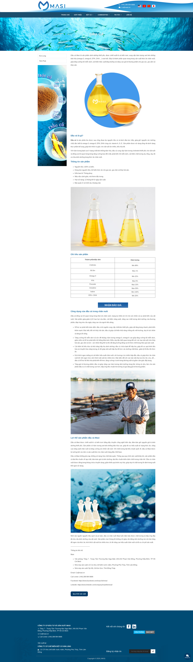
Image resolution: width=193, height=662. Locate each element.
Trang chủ (65, 15)
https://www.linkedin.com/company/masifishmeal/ (95, 585)
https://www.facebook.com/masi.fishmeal (93, 581)
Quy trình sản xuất (79, 594)
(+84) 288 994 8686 (128, 5)
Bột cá (89, 15)
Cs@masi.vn (125, 7)
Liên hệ (129, 15)
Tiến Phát (42, 61)
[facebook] (129, 627)
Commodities (103, 15)
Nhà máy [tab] (150, 632)
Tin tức (117, 15)
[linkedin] (134, 627)
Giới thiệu (78, 15)
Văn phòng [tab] (139, 632)
